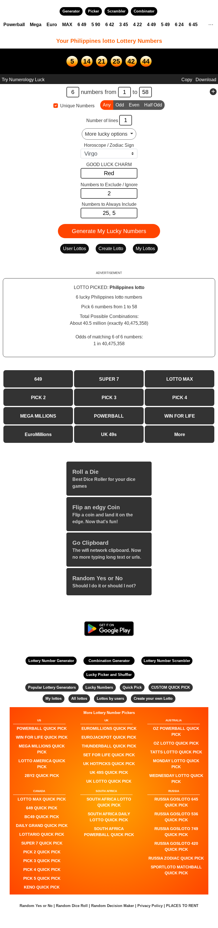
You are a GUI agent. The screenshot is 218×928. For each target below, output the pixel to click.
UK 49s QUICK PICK (109, 772)
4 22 (137, 24)
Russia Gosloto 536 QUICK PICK (176, 817)
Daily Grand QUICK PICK (42, 825)
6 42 (109, 24)
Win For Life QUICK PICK (42, 737)
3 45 (123, 24)
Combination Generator (109, 661)
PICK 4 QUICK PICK (41, 869)
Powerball (14, 24)
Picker (93, 11)
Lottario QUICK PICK (41, 834)
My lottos (53, 698)
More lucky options (107, 134)
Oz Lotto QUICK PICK (176, 743)
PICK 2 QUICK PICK (41, 852)
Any (107, 104)
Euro (52, 24)
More (179, 434)
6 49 (81, 24)
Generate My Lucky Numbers (109, 231)
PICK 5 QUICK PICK (41, 878)
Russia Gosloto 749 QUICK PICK (176, 831)
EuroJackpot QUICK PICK (108, 737)
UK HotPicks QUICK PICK (109, 763)
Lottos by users (110, 698)
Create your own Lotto (153, 698)
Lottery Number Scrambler (167, 661)
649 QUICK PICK (41, 808)
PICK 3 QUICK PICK (41, 860)
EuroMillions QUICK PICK (109, 728)
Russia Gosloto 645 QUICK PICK (176, 802)
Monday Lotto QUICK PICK (176, 764)
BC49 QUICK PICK (41, 816)
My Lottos (145, 248)
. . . (211, 24)
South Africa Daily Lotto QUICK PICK (109, 817)
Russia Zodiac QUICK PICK (176, 858)
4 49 (151, 24)
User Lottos (74, 248)
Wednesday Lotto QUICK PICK (176, 778)
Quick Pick (132, 687)
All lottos (79, 698)
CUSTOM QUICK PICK (170, 687)
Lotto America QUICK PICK (41, 764)
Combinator (144, 11)
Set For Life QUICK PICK (109, 755)
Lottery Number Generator (51, 661)
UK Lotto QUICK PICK (108, 781)
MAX (67, 24)
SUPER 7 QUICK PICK (41, 843)
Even (134, 104)
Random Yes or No (36, 906)
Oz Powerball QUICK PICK (176, 731)
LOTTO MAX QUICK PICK (42, 799)
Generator (71, 11)
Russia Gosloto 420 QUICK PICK (176, 846)
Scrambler (116, 11)
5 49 (165, 24)
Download (206, 79)
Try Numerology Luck (23, 79)
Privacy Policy (150, 906)
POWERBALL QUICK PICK (42, 728)
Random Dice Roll (72, 906)
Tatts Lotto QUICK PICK (176, 752)
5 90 (95, 24)
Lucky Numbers (99, 687)
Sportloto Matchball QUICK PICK (176, 870)
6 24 (179, 24)
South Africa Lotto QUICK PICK (109, 802)
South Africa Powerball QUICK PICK (109, 831)
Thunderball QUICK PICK (109, 746)
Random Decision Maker (112, 906)
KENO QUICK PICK (42, 887)
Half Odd (153, 104)
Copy (186, 79)
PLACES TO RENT (182, 906)
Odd (120, 104)
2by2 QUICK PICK (42, 775)
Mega (35, 24)
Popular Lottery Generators (52, 687)
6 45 (193, 24)
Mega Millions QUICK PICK (42, 749)
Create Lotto (110, 248)
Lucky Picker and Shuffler (109, 675)
